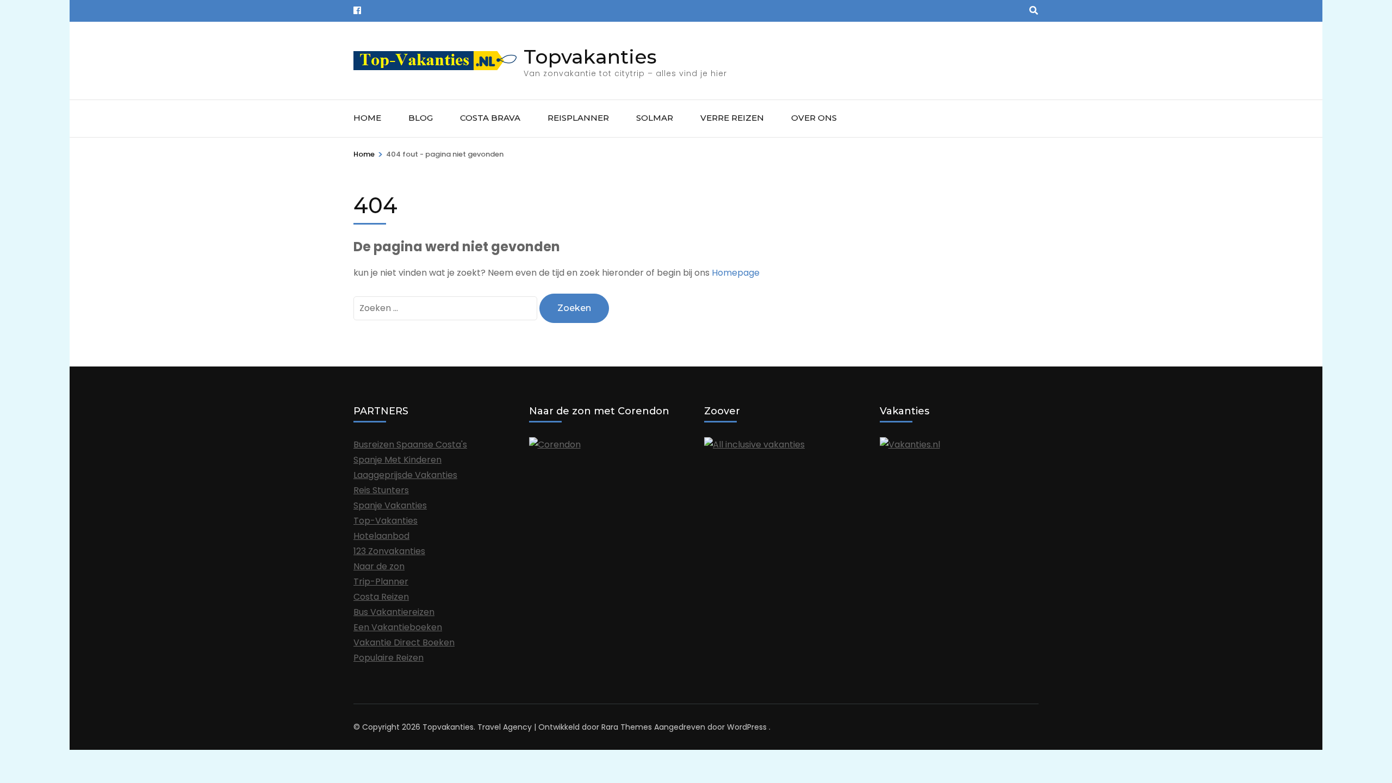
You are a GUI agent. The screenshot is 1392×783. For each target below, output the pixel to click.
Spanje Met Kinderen (397, 459)
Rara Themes (626, 727)
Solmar (654, 118)
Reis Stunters (381, 490)
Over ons (814, 118)
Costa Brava (490, 118)
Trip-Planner (380, 581)
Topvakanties (590, 57)
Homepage (736, 272)
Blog (420, 118)
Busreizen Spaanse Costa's (410, 444)
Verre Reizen (732, 118)
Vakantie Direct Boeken (404, 642)
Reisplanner (578, 118)
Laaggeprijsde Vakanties (405, 475)
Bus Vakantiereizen (393, 612)
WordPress (747, 727)
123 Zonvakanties (389, 551)
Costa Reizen (381, 597)
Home (367, 118)
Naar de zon (379, 566)
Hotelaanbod (381, 536)
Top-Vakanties (385, 520)
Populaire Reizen (388, 657)
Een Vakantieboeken (397, 627)
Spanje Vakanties (390, 505)
